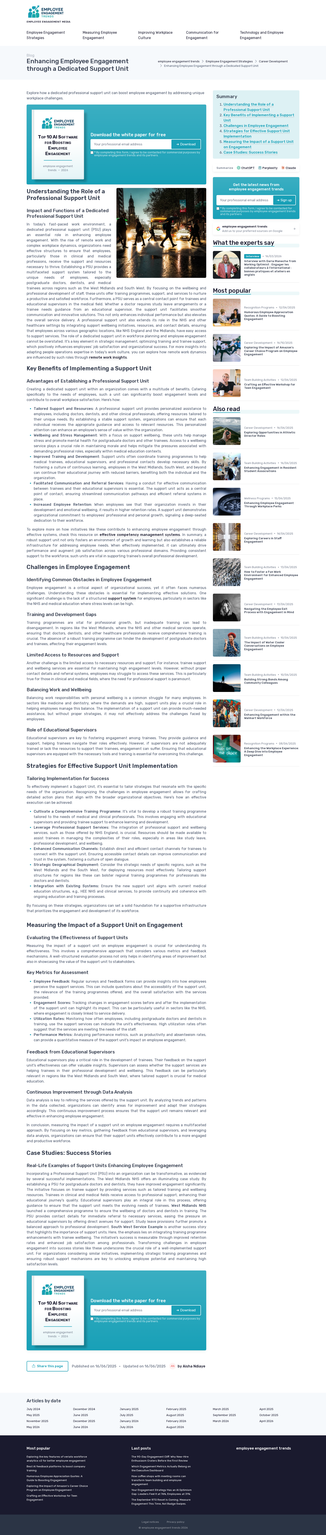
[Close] (243, 734)
